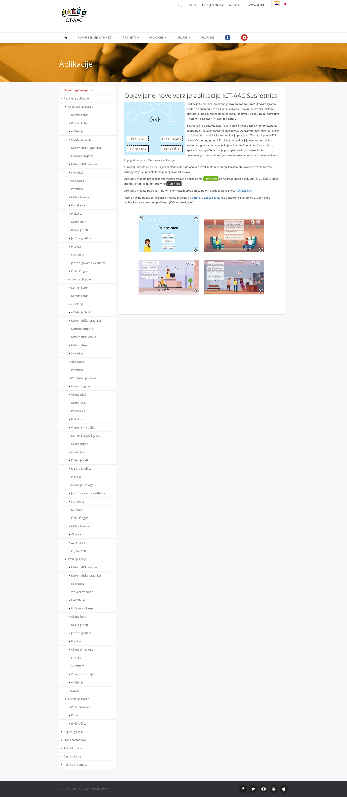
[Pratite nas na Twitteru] (253, 789)
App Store (174, 183)
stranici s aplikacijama (206, 197)
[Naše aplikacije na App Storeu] (284, 789)
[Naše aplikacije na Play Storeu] (274, 789)
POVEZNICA (244, 190)
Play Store (210, 178)
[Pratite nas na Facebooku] (243, 789)
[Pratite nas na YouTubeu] (263, 789)
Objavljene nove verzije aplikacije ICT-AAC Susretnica (201, 95)
